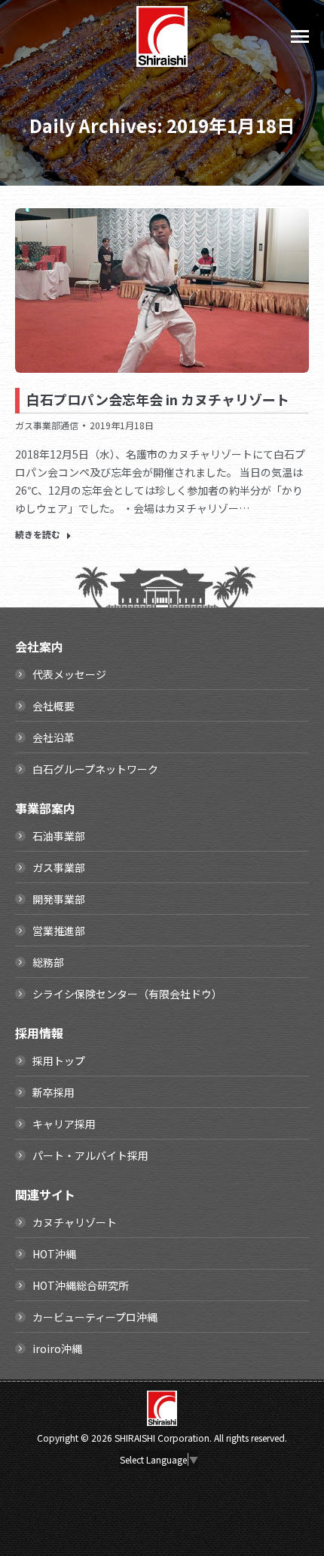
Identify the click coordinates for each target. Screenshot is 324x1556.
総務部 (48, 962)
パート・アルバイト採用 (90, 1155)
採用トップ (58, 1060)
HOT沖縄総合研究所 (80, 1285)
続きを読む (37, 534)
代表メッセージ (69, 674)
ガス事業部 (58, 867)
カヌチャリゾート (74, 1222)
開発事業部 (58, 899)
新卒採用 (53, 1092)
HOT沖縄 (54, 1253)
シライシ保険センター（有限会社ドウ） (127, 993)
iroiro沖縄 (57, 1348)
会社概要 (53, 705)
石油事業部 (58, 835)
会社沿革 (53, 737)
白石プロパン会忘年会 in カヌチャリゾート (157, 399)
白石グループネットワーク (95, 768)
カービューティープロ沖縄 (94, 1316)
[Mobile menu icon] (300, 36)
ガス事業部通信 (46, 425)
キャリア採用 (64, 1123)
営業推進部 (58, 930)
